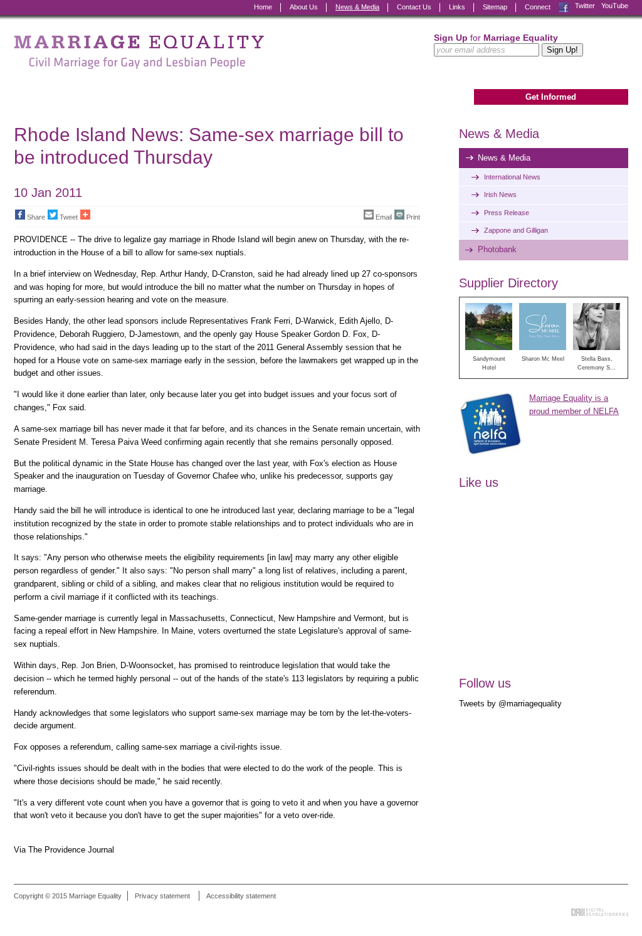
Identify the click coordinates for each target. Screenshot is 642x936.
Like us (478, 482)
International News (512, 177)
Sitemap (495, 7)
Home (263, 7)
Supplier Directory (508, 283)
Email (384, 217)
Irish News (500, 194)
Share (36, 217)
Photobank (497, 249)
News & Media (357, 7)
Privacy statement (162, 896)
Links (457, 7)
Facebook (564, 6)
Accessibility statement (241, 896)
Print (413, 217)
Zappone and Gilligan (516, 230)
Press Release (506, 212)
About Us (304, 7)
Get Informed (550, 97)
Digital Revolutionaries (599, 912)
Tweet (69, 217)
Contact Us (414, 7)
